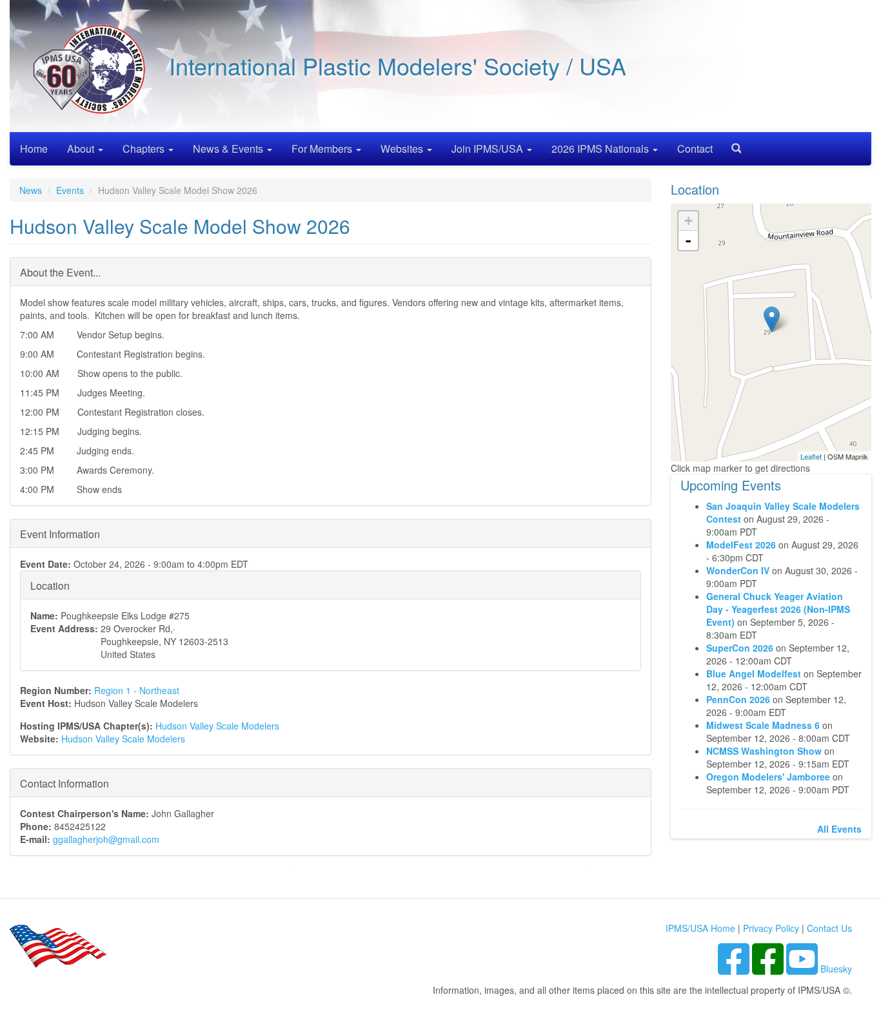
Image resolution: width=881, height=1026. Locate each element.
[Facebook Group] (735, 968)
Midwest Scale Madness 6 (763, 725)
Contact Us (829, 928)
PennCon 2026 (738, 699)
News (30, 190)
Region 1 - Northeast (136, 690)
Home (34, 148)
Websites (403, 148)
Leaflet (811, 456)
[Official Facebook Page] (769, 968)
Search (731, 144)
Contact (695, 148)
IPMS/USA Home (700, 928)
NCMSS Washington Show (764, 750)
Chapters (145, 148)
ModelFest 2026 (741, 544)
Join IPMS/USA (488, 148)
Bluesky (836, 968)
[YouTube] (803, 968)
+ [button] (688, 221)
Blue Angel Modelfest (753, 673)
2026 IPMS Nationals (601, 148)
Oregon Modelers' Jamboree (769, 776)
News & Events (229, 148)
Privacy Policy (771, 928)
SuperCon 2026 (739, 647)
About (82, 148)
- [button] (688, 240)
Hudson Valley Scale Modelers (217, 725)
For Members (323, 148)
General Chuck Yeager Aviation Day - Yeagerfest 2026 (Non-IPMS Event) (778, 609)
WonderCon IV (737, 570)
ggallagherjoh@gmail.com (106, 839)
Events (70, 190)
